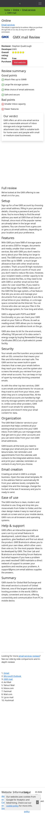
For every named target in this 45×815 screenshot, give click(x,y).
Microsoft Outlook (12, 676)
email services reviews (29, 656)
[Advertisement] (23, 164)
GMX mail (8, 679)
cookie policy (12, 805)
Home (7, 9)
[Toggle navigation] (40, 3)
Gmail (6, 673)
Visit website (20, 62)
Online (16, 9)
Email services (29, 9)
